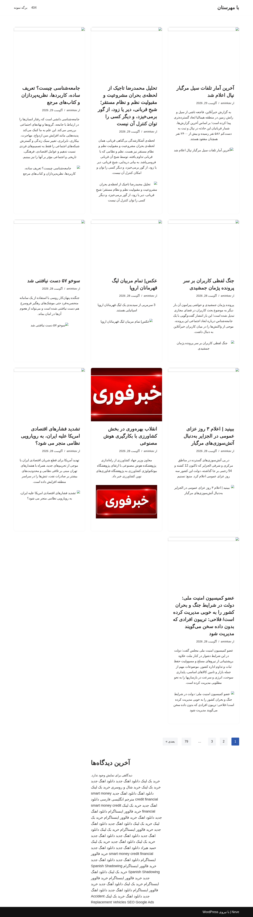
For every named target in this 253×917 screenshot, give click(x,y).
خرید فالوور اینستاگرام (124, 811)
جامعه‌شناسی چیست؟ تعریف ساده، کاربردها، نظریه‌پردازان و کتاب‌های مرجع (50, 95)
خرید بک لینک (150, 781)
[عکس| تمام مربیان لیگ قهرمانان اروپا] (126, 246)
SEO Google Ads (140, 902)
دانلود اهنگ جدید (128, 781)
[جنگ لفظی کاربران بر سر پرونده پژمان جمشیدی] (203, 246)
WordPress (210, 912)
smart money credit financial (131, 854)
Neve (235, 912)
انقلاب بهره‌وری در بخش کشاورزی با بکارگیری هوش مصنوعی (130, 436)
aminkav (226, 103)
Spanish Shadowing (106, 866)
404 (34, 7)
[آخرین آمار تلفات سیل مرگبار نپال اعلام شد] (203, 54)
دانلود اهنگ (145, 793)
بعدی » (170, 741)
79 (186, 741)
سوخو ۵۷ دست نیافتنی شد (53, 280)
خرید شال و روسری (126, 787)
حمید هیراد (148, 848)
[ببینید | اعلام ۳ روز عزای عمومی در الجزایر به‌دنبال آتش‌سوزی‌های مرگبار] (203, 394)
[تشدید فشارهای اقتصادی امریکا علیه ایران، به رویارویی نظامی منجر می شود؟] (49, 394)
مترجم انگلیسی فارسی (117, 799)
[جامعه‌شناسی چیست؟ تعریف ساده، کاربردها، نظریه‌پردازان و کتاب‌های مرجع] (49, 54)
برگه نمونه (20, 7)
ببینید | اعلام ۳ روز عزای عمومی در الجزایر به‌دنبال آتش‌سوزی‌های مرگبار (209, 436)
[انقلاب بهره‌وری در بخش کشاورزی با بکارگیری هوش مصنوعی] (126, 394)
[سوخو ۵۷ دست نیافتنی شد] (49, 246)
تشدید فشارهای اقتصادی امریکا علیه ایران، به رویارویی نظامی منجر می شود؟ (50, 436)
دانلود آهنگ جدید (111, 884)
